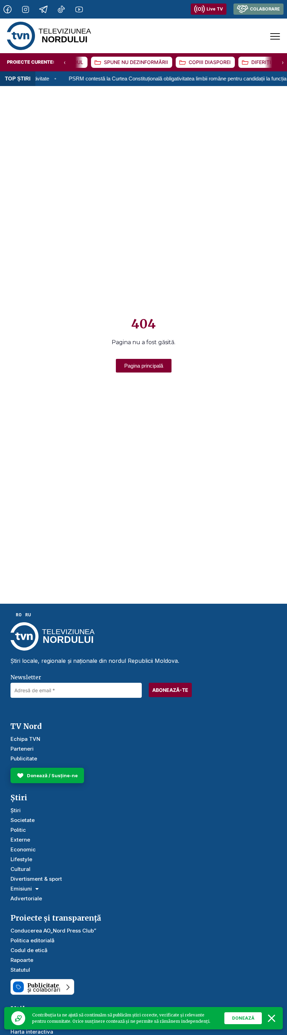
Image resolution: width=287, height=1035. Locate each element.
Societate (22, 820)
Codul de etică (29, 950)
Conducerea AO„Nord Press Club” (53, 930)
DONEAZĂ (243, 1018)
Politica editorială (32, 940)
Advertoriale (26, 898)
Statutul (20, 969)
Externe (20, 839)
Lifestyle (21, 859)
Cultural (20, 869)
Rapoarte (21, 960)
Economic (23, 849)
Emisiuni (21, 888)
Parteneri (22, 748)
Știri (15, 810)
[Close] (271, 1018)
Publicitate (23, 758)
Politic (18, 830)
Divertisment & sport (36, 879)
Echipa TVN (25, 739)
